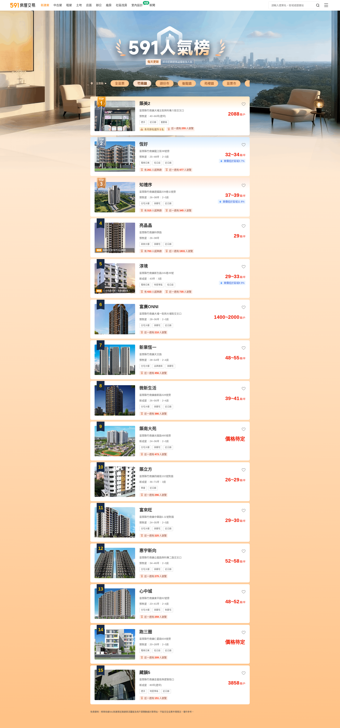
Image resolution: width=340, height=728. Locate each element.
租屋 (69, 5)
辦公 (99, 5)
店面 (89, 5)
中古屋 (57, 5)
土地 (79, 5)
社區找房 (121, 5)
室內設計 (137, 5)
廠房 (109, 5)
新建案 (45, 5)
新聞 (152, 5)
